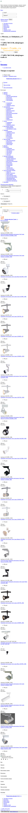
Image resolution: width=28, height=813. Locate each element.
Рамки (7, 118)
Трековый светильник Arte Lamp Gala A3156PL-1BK (13, 296)
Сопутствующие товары (9, 170)
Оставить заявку (15, 213)
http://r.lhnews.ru (14, 811)
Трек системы (6, 139)
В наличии (5, 220)
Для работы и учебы (11, 128)
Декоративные (9, 127)
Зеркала (5, 145)
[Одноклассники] (3, 759)
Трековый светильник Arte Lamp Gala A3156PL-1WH (14, 458)
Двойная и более (10, 149)
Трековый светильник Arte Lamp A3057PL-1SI (12, 316)
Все (1, 220)
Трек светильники (10, 140)
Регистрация (4, 20)
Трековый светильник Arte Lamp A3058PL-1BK (12, 622)
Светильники (6, 106)
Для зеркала (9, 151)
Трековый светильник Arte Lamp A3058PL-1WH (12, 356)
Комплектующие (10, 110)
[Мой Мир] (7, 759)
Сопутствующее (10, 169)
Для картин (9, 152)
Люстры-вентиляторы (11, 96)
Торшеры (5, 130)
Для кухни (8, 153)
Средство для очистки (11, 180)
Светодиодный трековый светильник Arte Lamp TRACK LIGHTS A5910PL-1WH (12, 418)
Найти (16, 52)
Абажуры (8, 171)
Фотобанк (5, 182)
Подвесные (9, 97)
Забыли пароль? (4, 19)
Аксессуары (9, 144)
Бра (4, 101)
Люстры (5, 93)
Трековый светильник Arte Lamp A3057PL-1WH (12, 397)
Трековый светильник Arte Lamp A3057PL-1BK (12, 603)
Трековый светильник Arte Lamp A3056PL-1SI (12, 499)
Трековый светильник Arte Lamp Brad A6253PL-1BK (13, 438)
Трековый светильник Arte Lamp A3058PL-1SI (12, 336)
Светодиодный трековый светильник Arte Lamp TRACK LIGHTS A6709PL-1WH (12, 235)
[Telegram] (5, 759)
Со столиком (9, 138)
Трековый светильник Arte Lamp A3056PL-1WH (12, 519)
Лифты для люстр (10, 173)
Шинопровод (9, 143)
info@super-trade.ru (5, 810)
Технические (9, 119)
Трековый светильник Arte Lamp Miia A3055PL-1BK (13, 664)
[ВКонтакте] (1, 759)
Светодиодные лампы (11, 176)
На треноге (9, 136)
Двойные (8, 104)
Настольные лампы (8, 126)
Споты (5, 121)
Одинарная (9, 148)
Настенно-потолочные (11, 113)
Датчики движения (11, 158)
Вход (2, 10)
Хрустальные (9, 100)
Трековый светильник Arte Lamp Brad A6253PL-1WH (14, 276)
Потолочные (9, 99)
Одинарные (9, 102)
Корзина (5, 76)
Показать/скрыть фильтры (7, 184)
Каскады (8, 95)
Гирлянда (8, 109)
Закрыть (5, 92)
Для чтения (9, 134)
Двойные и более (10, 132)
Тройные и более (10, 105)
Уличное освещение (8, 156)
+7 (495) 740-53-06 (5, 808)
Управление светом (11, 179)
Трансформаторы (10, 178)
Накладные (9, 112)
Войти (10, 19)
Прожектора (9, 165)
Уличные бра (9, 167)
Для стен (8, 154)
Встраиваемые (9, 108)
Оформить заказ (12, 76)
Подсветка (6, 147)
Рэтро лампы (9, 174)
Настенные (9, 114)
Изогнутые (9, 135)
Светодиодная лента (11, 175)
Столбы (8, 166)
